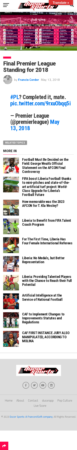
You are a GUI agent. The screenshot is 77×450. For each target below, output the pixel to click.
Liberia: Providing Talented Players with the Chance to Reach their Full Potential (47, 281)
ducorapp (48, 400)
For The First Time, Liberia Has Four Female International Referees (47, 241)
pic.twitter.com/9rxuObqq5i (40, 103)
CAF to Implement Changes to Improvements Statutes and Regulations (43, 318)
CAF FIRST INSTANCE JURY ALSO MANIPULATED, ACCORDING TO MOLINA (45, 337)
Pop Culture (64, 400)
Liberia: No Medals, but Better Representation (43, 260)
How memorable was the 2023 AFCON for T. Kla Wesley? (43, 203)
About (20, 400)
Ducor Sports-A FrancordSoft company (31, 417)
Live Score (40, 405)
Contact (33, 400)
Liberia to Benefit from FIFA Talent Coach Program (46, 222)
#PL (14, 97)
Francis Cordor (28, 79)
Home (9, 400)
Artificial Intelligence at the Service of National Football (42, 297)
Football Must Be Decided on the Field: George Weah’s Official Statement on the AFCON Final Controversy (45, 165)
